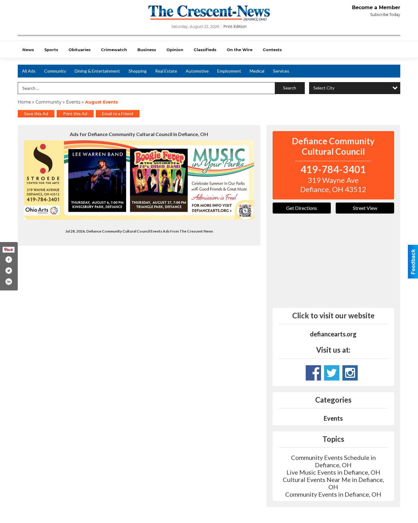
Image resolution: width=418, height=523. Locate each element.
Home (24, 102)
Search (289, 87)
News (28, 49)
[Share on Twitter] (9, 270)
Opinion (174, 49)
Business (146, 49)
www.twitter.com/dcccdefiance (331, 373)
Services (281, 71)
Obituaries (80, 49)
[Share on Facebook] (9, 259)
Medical (257, 71)
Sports (51, 49)
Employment (229, 71)
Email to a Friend (117, 113)
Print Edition (235, 26)
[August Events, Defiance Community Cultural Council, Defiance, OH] (139, 180)
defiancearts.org (333, 334)
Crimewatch (114, 49)
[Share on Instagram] (9, 281)
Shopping (138, 71)
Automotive (197, 71)
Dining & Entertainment (97, 71)
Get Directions (301, 208)
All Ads (28, 71)
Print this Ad (75, 113)
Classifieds (205, 49)
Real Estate (166, 71)
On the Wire (239, 49)
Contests (272, 49)
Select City (323, 87)
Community (55, 71)
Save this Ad (36, 113)
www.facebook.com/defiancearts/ (313, 373)
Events (74, 102)
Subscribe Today (385, 14)
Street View (365, 208)
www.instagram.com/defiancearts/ (350, 373)
